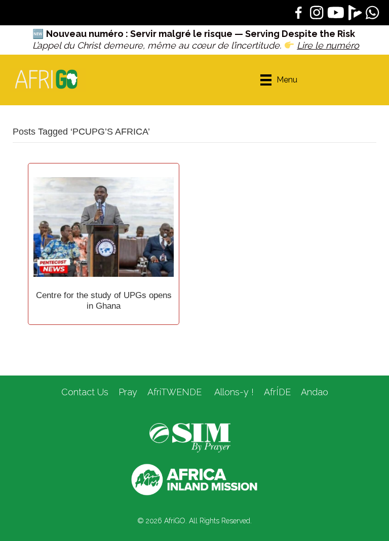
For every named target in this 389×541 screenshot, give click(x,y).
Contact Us (84, 392)
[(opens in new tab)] (189, 437)
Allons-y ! (233, 392)
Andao (314, 392)
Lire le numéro (328, 45)
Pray (128, 392)
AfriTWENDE (174, 392)
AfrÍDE (277, 392)
